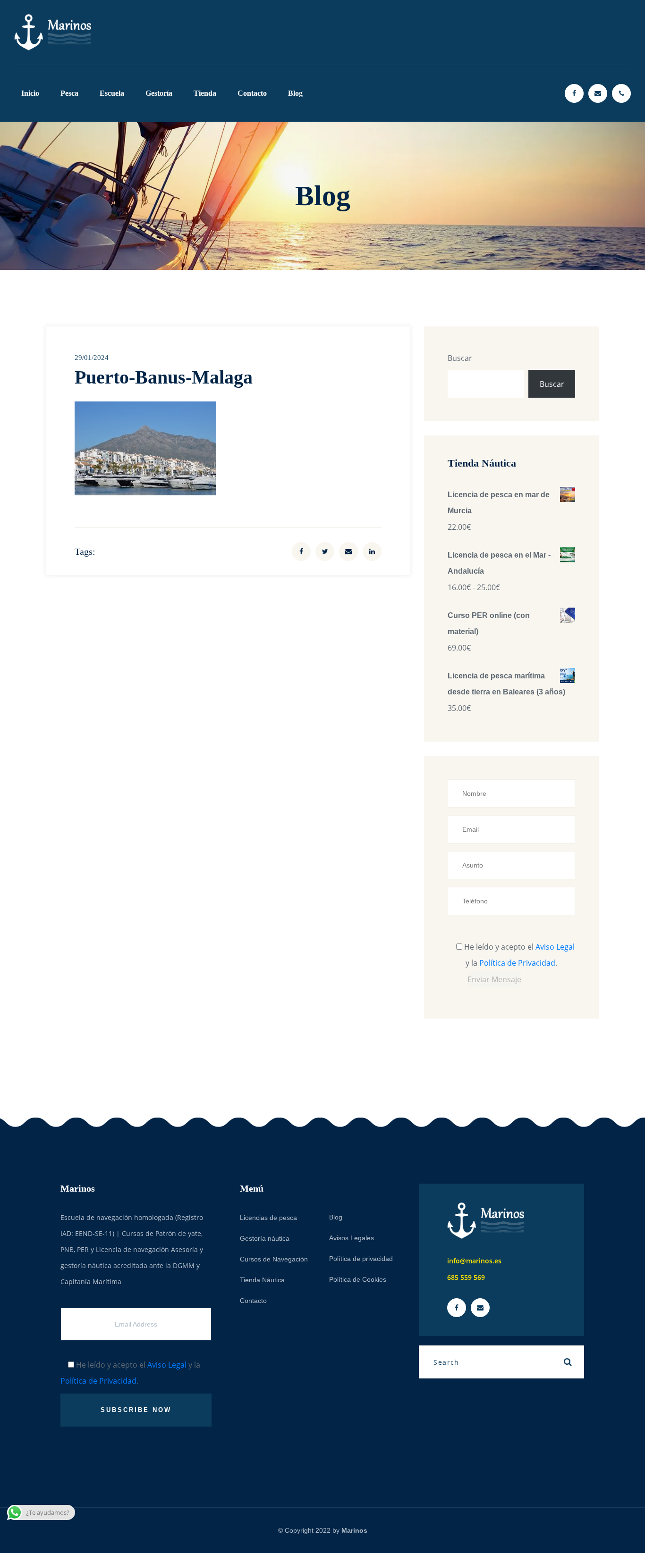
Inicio (30, 93)
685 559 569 (466, 1277)
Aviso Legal (555, 947)
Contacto (252, 93)
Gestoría (158, 93)
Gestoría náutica (264, 1238)
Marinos (354, 1530)
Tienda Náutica (262, 1280)
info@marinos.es (474, 1260)
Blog (295, 93)
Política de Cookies (357, 1279)
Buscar (460, 358)
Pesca (69, 93)
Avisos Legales (351, 1238)
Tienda (205, 93)
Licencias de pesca (268, 1217)
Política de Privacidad (517, 963)
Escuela (112, 93)
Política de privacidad (361, 1258)
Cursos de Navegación (274, 1259)
